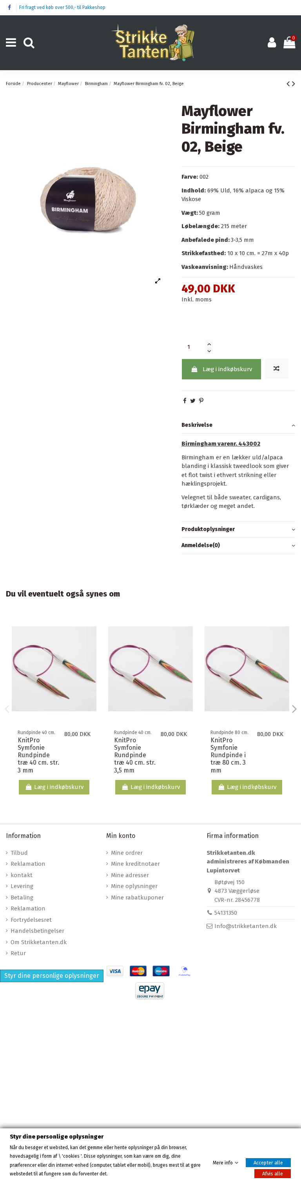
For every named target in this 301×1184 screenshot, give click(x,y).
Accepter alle (268, 1162)
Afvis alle (272, 1174)
